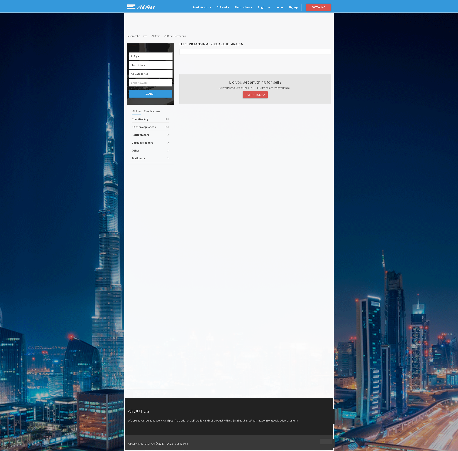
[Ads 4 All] (140, 6)
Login (279, 7)
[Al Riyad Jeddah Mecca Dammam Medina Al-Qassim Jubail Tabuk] (151, 56)
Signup (293, 7)
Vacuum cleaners (150, 142)
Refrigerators (150, 134)
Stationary (150, 158)
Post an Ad (318, 7)
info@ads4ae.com (256, 420)
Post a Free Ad (255, 94)
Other (150, 150)
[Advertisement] (171, 21)
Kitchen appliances (150, 126)
